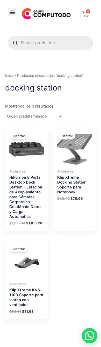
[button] (12, 12)
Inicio (9, 75)
